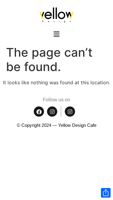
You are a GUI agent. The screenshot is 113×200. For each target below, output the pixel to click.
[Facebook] (39, 111)
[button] (56, 34)
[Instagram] (52, 111)
